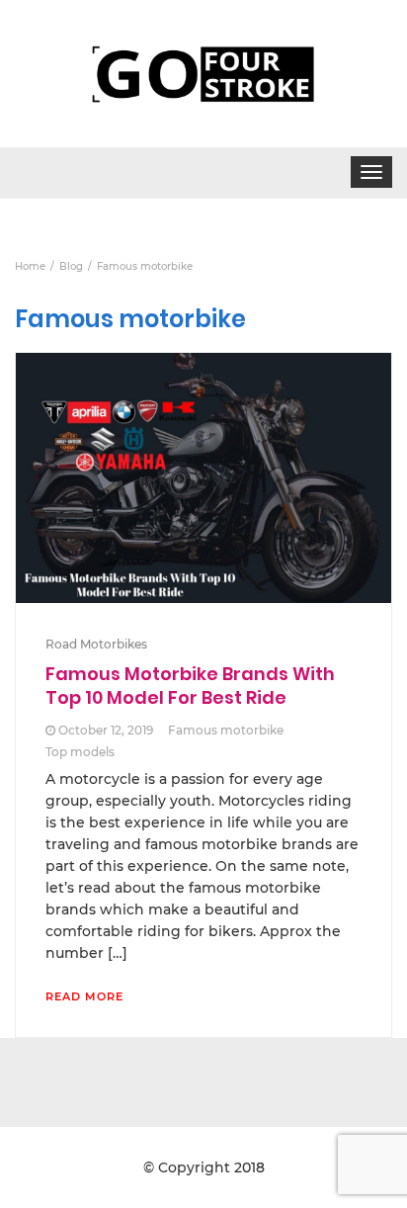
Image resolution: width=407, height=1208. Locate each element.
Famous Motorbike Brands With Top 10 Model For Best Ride (190, 685)
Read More (84, 996)
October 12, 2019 (105, 730)
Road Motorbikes (96, 644)
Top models (80, 751)
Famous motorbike (226, 730)
